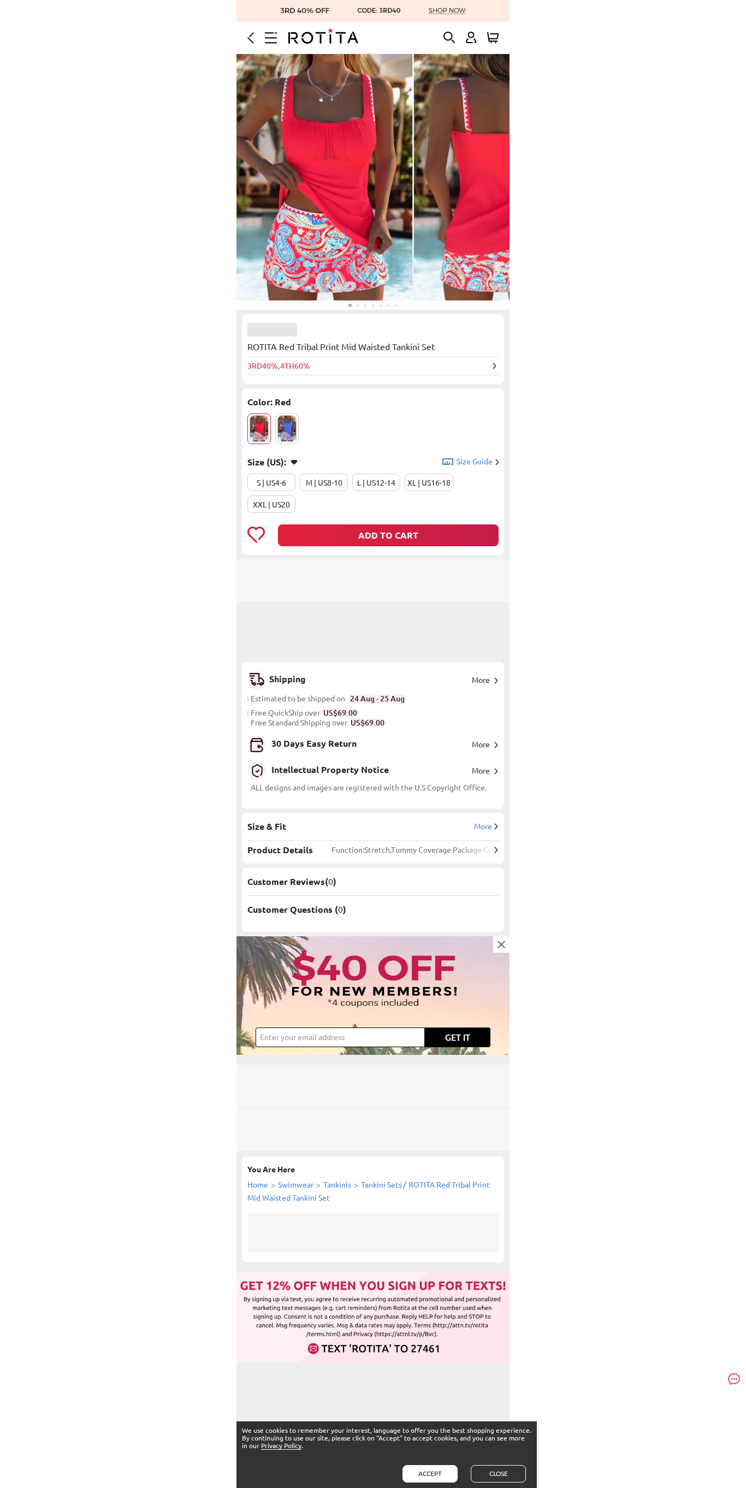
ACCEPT (430, 1473)
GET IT (457, 1037)
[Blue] (287, 429)
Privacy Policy (281, 1445)
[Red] (259, 429)
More (481, 680)
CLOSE (498, 1473)
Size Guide (474, 461)
